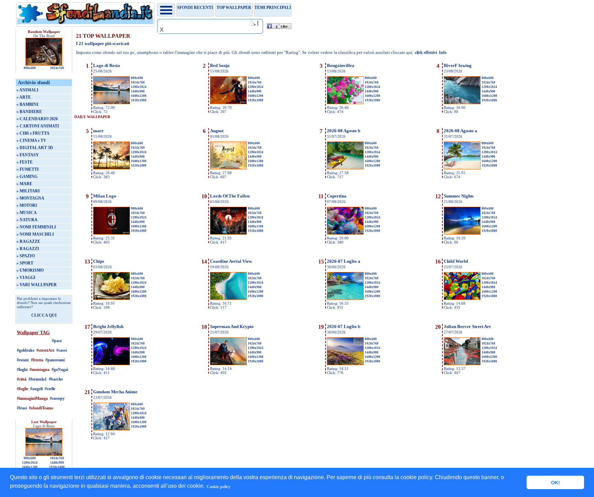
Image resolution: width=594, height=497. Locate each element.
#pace (57, 340)
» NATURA (26, 219)
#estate (23, 360)
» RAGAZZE (28, 241)
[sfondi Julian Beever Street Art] (462, 363)
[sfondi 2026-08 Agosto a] (462, 168)
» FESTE (24, 162)
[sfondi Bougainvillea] (345, 102)
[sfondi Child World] (462, 298)
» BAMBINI (27, 104)
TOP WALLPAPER (234, 7)
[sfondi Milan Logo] (111, 233)
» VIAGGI (25, 277)
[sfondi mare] (111, 168)
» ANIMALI (27, 90)
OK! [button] (555, 482)
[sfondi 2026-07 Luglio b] (345, 363)
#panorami (55, 360)
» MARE (24, 183)
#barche (56, 379)
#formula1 (38, 379)
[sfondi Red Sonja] (228, 102)
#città (21, 379)
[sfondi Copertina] (345, 233)
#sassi (61, 350)
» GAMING (26, 176)
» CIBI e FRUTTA (33, 133)
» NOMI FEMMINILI (36, 227)
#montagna (40, 369)
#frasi (22, 408)
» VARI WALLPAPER (36, 284)
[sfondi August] (228, 168)
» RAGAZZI (27, 248)
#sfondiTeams (41, 408)
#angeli (36, 388)
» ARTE (23, 97)
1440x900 (57, 462)
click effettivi (426, 52)
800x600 (30, 68)
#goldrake (25, 350)
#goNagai (60, 369)
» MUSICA (26, 212)
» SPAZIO (25, 255)
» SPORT (24, 263)
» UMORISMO (30, 270)
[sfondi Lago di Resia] (111, 102)
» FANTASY (27, 155)
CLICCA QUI (44, 315)
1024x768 (57, 68)
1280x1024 (29, 462)
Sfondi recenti (195, 7)
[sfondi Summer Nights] (462, 233)
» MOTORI (26, 205)
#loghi (22, 369)
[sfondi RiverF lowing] (462, 102)
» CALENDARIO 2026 (37, 118)
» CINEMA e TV (31, 140)
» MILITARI (28, 191)
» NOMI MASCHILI (35, 234)
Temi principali (272, 7)
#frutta (37, 360)
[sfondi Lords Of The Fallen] (228, 233)
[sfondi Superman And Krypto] (228, 363)
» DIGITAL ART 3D (34, 147)
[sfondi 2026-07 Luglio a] (345, 298)
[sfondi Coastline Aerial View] (228, 298)
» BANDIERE (29, 111)
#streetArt (45, 350)
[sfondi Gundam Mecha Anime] (111, 429)
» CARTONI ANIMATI (37, 126)
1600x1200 (29, 467)
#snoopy (57, 398)
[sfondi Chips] (111, 298)
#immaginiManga (32, 398)
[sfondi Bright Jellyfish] (111, 363)
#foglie (22, 388)
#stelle (50, 388)
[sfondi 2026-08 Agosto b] (345, 168)
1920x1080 (57, 467)
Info (443, 52)
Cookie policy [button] (218, 486)
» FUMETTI (27, 169)
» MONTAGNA (30, 198)
